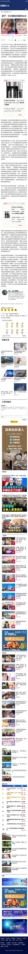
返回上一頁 (14, 421)
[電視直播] (14, 933)
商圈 (7, 940)
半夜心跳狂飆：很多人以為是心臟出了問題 (21, 675)
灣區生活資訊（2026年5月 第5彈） (21, 739)
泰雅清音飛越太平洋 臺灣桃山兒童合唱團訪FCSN (21, 567)
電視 (21, 940)
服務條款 (13, 938)
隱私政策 (19, 938)
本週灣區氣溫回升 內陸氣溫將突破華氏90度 (21, 613)
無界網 (6, 946)
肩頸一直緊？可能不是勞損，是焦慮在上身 (21, 694)
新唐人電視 (14, 942)
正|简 (24, 40)
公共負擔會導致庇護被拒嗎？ (18, 776)
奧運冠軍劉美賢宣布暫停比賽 (21, 622)
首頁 (2, 11)
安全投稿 (24, 938)
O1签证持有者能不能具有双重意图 (21, 711)
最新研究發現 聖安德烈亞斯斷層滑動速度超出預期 (21, 595)
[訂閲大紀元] (14, 885)
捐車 (14, 940)
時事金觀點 (6, 11)
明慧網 (23, 944)
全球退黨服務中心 (16, 944)
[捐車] (14, 650)
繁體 (27, 1)
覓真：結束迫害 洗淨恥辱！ (12, 313)
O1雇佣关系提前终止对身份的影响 (21, 730)
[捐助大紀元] (14, 917)
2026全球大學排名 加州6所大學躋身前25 (21, 702)
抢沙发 (24, 335)
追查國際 (8, 942)
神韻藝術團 (20, 942)
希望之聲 (9, 944)
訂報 (17, 940)
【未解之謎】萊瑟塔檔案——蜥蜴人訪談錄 (21, 685)
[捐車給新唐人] (14, 469)
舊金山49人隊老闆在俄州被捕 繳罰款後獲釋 (21, 576)
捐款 (10, 940)
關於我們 (3, 938)
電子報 (2, 940)
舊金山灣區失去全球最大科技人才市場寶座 (21, 558)
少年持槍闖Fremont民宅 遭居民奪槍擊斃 (21, 585)
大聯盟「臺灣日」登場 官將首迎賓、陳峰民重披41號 (21, 549)
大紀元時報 (3, 944)
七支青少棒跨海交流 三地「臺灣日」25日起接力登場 (21, 539)
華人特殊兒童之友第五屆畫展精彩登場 (21, 603)
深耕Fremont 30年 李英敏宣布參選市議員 (21, 722)
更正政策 (8, 938)
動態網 (2, 946)
